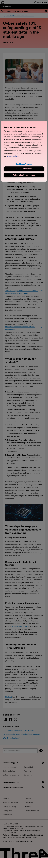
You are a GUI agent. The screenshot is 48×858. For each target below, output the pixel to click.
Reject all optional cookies (24, 175)
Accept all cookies (24, 169)
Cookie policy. (13, 156)
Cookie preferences (24, 164)
